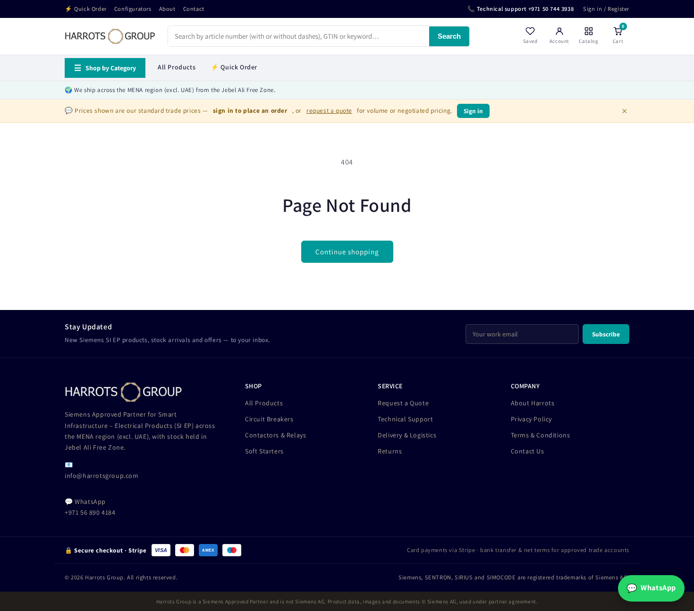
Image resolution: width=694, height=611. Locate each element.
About (167, 9)
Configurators (133, 9)
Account (559, 41)
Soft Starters (264, 451)
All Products (176, 67)
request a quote (329, 110)
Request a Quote (403, 403)
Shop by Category (105, 68)
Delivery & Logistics (407, 435)
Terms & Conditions (540, 435)
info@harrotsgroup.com (102, 475)
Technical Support (405, 419)
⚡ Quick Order (86, 9)
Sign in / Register (606, 9)
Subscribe (606, 334)
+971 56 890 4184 (90, 512)
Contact (193, 9)
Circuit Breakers (269, 419)
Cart (619, 35)
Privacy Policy (531, 419)
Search (449, 37)
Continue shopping (347, 251)
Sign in (473, 111)
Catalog (588, 41)
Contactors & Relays (275, 435)
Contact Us (527, 451)
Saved (530, 41)
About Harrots (533, 403)
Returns (390, 451)
